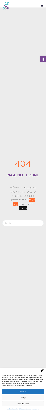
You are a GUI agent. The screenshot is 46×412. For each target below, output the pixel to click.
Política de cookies (12, 409)
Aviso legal (35, 409)
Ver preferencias (23, 404)
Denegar (23, 398)
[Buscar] (41, 223)
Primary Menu (42, 6)
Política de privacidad (25, 409)
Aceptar (23, 391)
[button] (43, 59)
